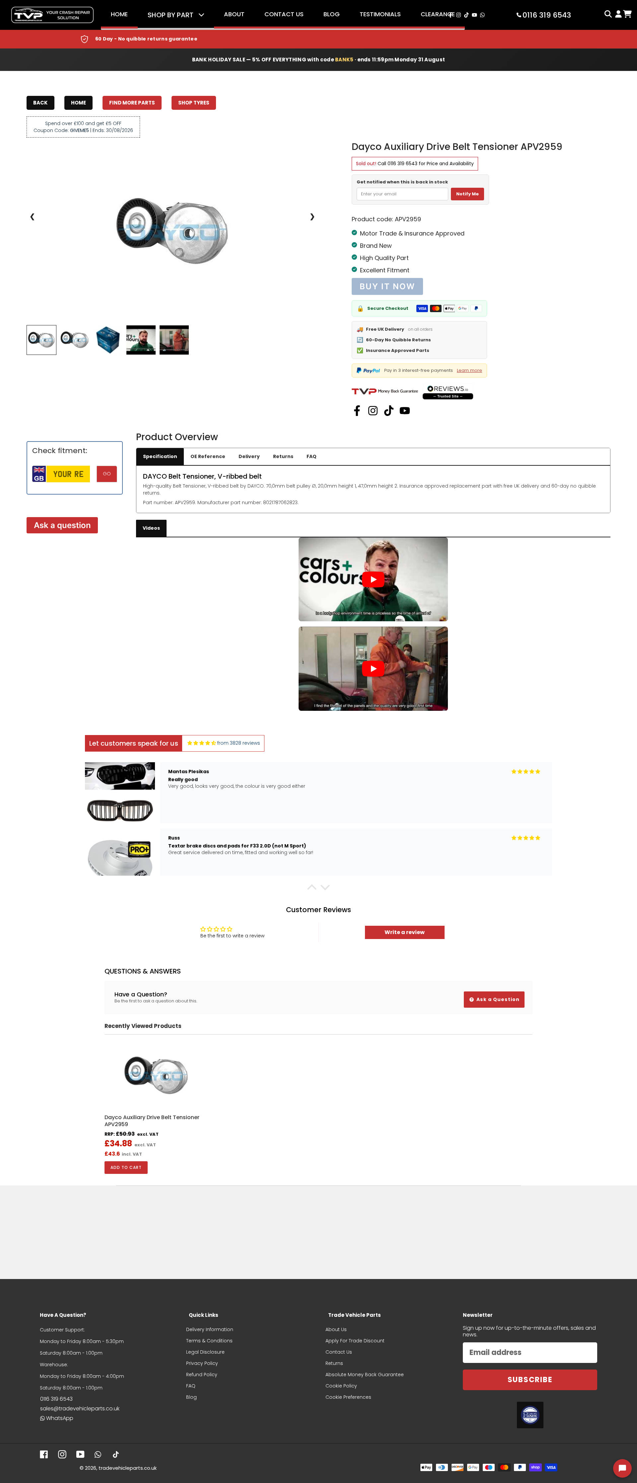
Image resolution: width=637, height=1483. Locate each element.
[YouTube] (404, 410)
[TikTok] (389, 410)
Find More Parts (132, 102)
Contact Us (284, 14)
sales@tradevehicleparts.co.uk (79, 1408)
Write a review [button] (405, 932)
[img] (201, 743)
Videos (151, 528)
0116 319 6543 (402, 163)
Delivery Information (209, 1329)
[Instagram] (373, 410)
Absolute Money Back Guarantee (364, 1374)
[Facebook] (357, 410)
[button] (312, 888)
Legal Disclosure (205, 1352)
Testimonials (380, 14)
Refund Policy (201, 1374)
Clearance (438, 14)
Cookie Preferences (348, 1397)
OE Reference (207, 456)
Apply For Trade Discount (355, 1340)
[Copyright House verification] (530, 1415)
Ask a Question (497, 999)
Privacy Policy (202, 1363)
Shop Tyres (193, 102)
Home (119, 14)
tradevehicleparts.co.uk (128, 1467)
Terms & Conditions (209, 1340)
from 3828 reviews (238, 743)
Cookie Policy (341, 1385)
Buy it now (387, 286)
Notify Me (467, 194)
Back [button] (40, 102)
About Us (336, 1329)
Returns (283, 456)
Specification (160, 456)
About (234, 14)
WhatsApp (59, 1418)
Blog (331, 14)
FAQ (312, 456)
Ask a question (62, 525)
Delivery (249, 456)
